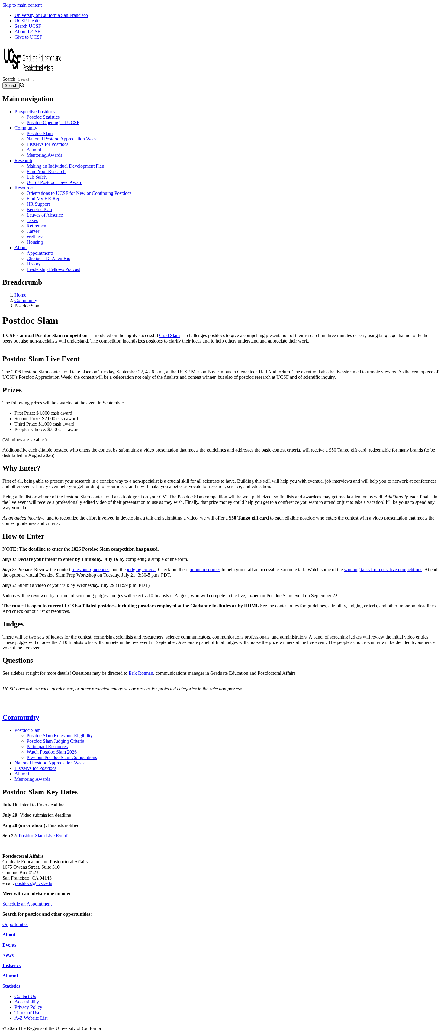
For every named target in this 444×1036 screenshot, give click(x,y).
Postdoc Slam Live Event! (44, 835)
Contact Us (25, 996)
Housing (35, 242)
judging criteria (141, 569)
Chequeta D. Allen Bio (48, 258)
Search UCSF (27, 26)
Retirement (37, 225)
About (20, 247)
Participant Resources (47, 746)
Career (33, 231)
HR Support (38, 204)
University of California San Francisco (51, 15)
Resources (24, 187)
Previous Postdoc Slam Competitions (62, 757)
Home (20, 295)
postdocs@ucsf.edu (33, 883)
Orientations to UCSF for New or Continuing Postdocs (79, 193)
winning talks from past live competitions (383, 569)
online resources (205, 569)
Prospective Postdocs (34, 111)
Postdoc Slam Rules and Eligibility (60, 735)
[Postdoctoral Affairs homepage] (32, 73)
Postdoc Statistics (43, 117)
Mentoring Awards (44, 155)
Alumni (34, 149)
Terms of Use (27, 1012)
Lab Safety (37, 176)
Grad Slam (169, 335)
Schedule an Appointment (27, 903)
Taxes (32, 220)
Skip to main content (22, 5)
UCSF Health (27, 20)
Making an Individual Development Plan (65, 166)
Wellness (35, 236)
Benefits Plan (39, 209)
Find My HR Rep (43, 198)
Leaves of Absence (45, 214)
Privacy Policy (28, 1007)
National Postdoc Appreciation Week (62, 138)
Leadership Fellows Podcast (53, 269)
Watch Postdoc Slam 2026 (52, 751)
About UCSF (27, 31)
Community (25, 127)
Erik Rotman (141, 673)
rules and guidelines (90, 569)
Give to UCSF (28, 37)
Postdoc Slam (40, 133)
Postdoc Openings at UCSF (53, 122)
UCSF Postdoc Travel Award (54, 182)
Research (23, 160)
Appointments (40, 253)
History (34, 263)
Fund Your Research (46, 171)
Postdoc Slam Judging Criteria (55, 741)
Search (8, 79)
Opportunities (15, 924)
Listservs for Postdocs (47, 144)
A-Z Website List (30, 1018)
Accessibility (26, 1001)
